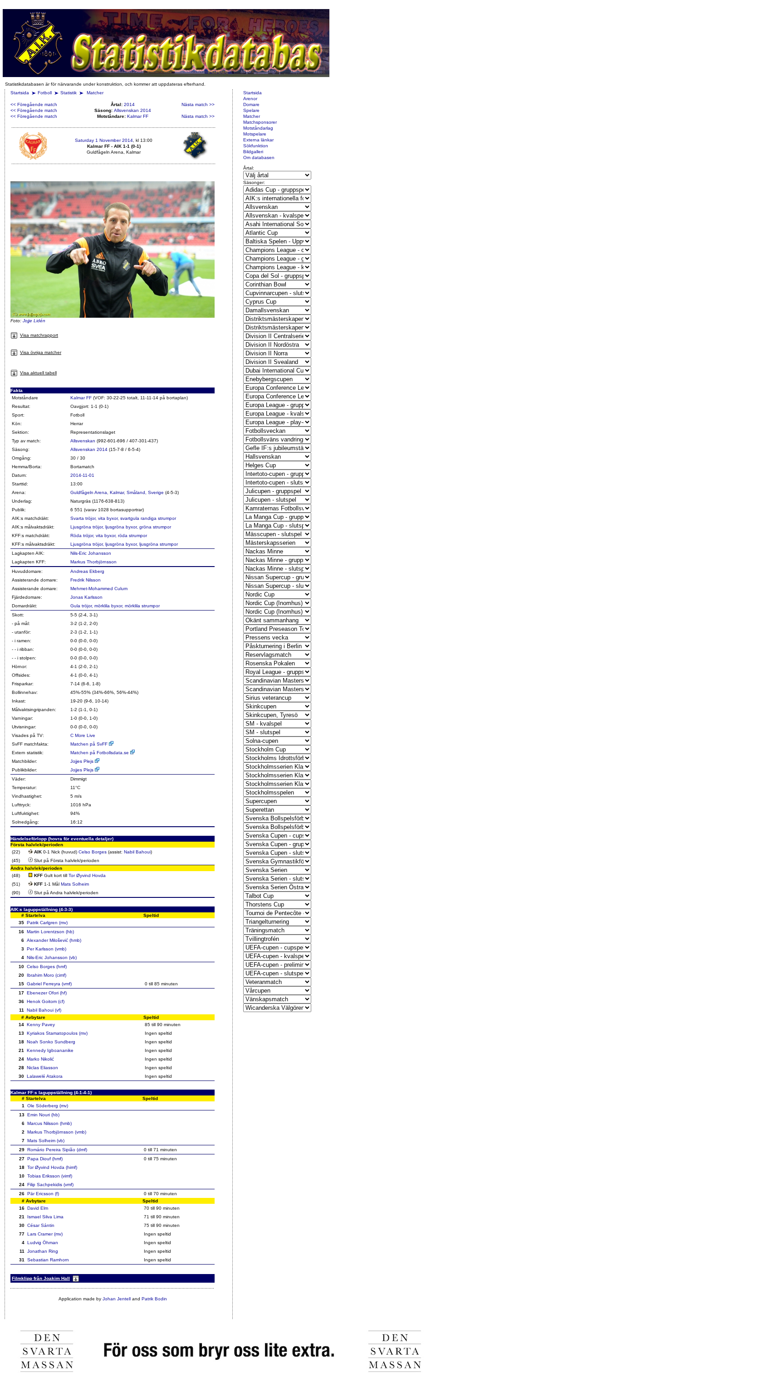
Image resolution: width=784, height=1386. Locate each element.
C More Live (82, 735)
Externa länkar (258, 139)
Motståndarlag (258, 128)
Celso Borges (92, 851)
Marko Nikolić (40, 1058)
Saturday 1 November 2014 (104, 140)
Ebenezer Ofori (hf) (47, 992)
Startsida (19, 92)
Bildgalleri (253, 151)
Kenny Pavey (41, 1024)
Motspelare (254, 133)
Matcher (95, 92)
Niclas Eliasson (42, 1067)
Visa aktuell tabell (38, 372)
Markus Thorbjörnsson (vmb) (56, 1131)
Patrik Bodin (154, 1298)
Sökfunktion (255, 145)
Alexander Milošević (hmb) (54, 940)
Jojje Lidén (34, 320)
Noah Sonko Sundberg (51, 1041)
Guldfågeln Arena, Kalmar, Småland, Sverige (117, 492)
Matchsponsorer (260, 122)
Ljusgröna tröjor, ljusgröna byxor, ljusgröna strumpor (124, 544)
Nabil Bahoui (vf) (44, 1010)
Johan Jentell (117, 1298)
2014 (129, 104)
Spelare (251, 110)
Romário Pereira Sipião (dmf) (57, 1149)
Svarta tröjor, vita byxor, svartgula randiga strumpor (123, 518)
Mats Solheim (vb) (45, 1140)
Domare (251, 104)
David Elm (37, 1208)
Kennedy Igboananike (50, 1050)
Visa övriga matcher (40, 352)
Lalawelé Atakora (45, 1076)
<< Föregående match (33, 104)
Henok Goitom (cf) (45, 1001)
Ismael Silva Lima (45, 1216)
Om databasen (258, 157)
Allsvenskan (82, 440)
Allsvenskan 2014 (132, 110)
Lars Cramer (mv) (45, 1233)
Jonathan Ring (42, 1251)
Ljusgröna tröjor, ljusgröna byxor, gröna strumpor (120, 526)
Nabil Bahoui (137, 851)
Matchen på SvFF (89, 743)
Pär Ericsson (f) (43, 1193)
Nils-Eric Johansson (90, 553)
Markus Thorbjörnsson (93, 561)
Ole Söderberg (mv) (47, 1105)
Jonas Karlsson (86, 597)
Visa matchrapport (39, 335)
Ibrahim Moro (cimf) (46, 975)
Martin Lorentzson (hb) (50, 931)
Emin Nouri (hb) (43, 1114)
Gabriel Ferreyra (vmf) (49, 983)
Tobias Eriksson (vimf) (49, 1175)
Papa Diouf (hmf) (45, 1158)
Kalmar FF (137, 116)
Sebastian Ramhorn (48, 1259)
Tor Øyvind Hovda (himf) (52, 1167)
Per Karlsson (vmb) (46, 948)
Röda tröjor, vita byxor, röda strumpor (108, 535)
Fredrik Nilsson (85, 579)
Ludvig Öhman (42, 1242)
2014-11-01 (82, 475)
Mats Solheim (75, 884)
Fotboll (45, 92)
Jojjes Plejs (82, 761)
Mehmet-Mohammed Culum (98, 588)
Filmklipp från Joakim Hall (41, 1278)
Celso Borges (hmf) (47, 966)
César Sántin (40, 1225)
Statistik (68, 92)
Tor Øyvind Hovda (87, 875)
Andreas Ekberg (87, 571)
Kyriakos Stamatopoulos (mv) (57, 1033)
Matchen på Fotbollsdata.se (100, 752)
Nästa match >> (198, 104)
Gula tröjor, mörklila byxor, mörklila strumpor (115, 605)
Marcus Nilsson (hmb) (49, 1123)
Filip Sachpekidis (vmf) (50, 1184)
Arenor (250, 98)
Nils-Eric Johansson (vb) (52, 957)
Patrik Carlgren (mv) (47, 922)
